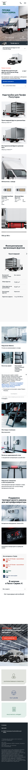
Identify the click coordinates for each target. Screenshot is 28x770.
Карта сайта (4, 728)
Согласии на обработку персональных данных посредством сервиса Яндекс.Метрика (12, 385)
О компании (4, 725)
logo (4, 3)
